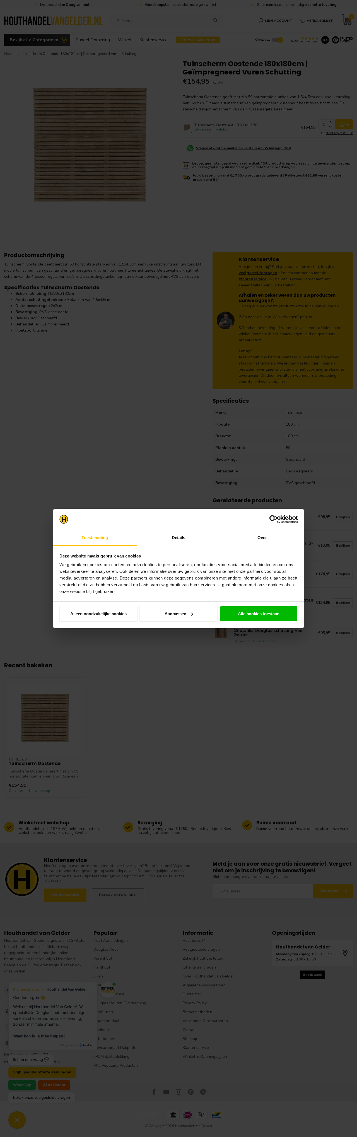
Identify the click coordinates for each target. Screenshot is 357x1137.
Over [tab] (262, 537)
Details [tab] (178, 537)
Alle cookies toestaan (258, 613)
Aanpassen (175, 613)
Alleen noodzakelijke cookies (98, 613)
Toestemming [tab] (94, 537)
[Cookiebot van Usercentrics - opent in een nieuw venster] (273, 519)
